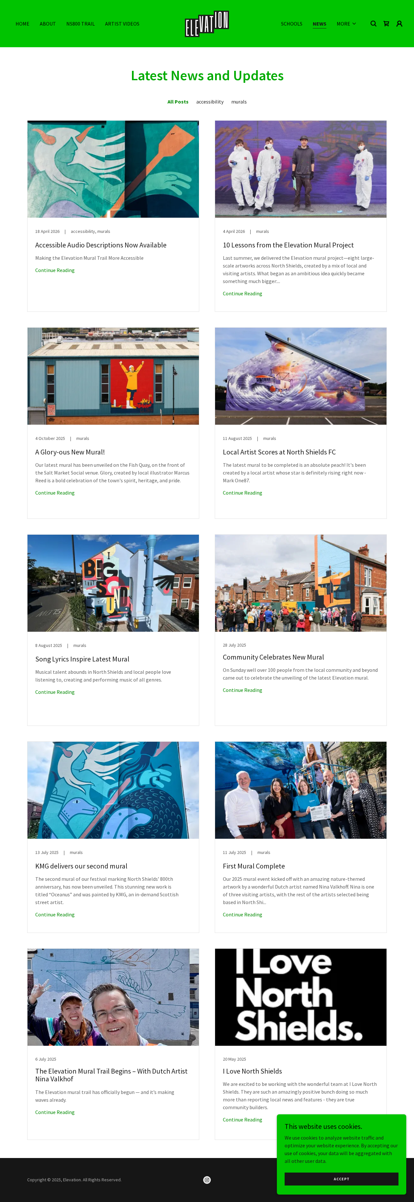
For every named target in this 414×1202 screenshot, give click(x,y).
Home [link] (22, 23)
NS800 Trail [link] (80, 23)
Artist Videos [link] (122, 23)
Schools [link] (291, 23)
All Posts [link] (178, 101)
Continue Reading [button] (55, 270)
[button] (347, 23)
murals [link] (239, 101)
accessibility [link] (209, 101)
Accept (342, 1178)
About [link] (48, 23)
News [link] (319, 23)
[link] (207, 23)
